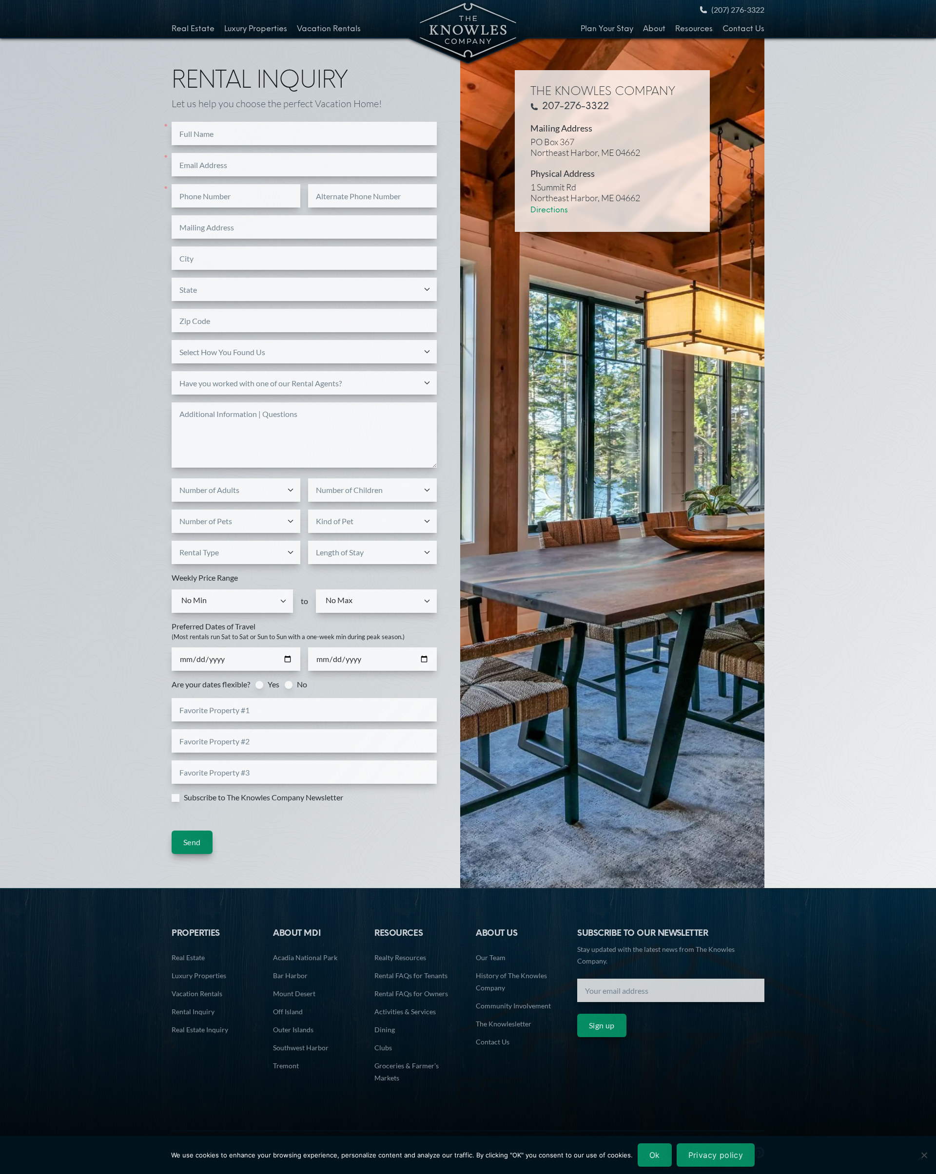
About (654, 29)
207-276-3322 (575, 107)
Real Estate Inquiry (200, 1029)
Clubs (383, 1047)
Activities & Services (405, 1011)
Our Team (491, 957)
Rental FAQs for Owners (411, 993)
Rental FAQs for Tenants (411, 975)
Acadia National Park (305, 957)
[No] (924, 1155)
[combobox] (305, 289)
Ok (654, 1155)
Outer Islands (293, 1029)
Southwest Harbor (301, 1047)
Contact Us (743, 29)
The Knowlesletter (503, 1024)
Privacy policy (715, 1155)
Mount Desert (294, 993)
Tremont (286, 1065)
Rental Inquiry (193, 1011)
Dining (384, 1029)
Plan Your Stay (607, 29)
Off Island (288, 1011)
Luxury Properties (255, 29)
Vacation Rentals (329, 29)
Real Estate (193, 29)
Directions (549, 210)
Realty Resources (400, 957)
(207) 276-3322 (737, 9)
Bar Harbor (290, 975)
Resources (694, 29)
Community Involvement (513, 1006)
